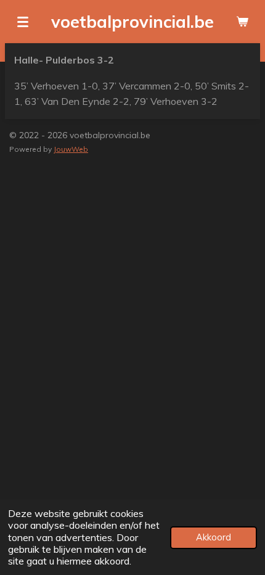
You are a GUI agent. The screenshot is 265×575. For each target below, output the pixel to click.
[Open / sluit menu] (22, 21)
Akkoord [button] (213, 537)
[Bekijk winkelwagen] (242, 21)
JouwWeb (71, 149)
